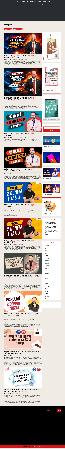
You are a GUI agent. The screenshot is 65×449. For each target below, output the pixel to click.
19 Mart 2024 (7, 208)
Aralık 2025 (20, 412)
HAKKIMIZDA (37, 4)
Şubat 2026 (47, 250)
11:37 (22, 393)
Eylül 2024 (46, 270)
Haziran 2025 (47, 258)
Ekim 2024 (46, 268)
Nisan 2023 (47, 286)
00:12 (25, 173)
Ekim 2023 (46, 281)
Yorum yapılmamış (13, 59)
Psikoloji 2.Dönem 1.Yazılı (17, 29)
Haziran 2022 (20, 442)
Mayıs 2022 (47, 296)
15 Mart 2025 (7, 137)
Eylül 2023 (46, 283)
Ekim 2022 (46, 291)
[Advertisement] (32, 14)
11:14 (25, 244)
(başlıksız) (46, 234)
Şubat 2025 (47, 263)
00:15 (25, 137)
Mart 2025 (20, 419)
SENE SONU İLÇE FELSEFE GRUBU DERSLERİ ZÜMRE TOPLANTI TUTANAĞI (51, 227)
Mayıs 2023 (47, 285)
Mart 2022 (46, 298)
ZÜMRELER (23, 4)
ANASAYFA (18, 1)
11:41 (25, 355)
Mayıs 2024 (47, 273)
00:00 (25, 59)
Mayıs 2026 (20, 409)
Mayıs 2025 (47, 260)
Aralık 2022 (47, 290)
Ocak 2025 (47, 265)
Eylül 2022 (46, 293)
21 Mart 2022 (7, 355)
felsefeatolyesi (20, 59)
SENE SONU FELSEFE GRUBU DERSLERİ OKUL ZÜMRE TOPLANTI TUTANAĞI (51, 231)
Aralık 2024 (47, 266)
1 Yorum (12, 393)
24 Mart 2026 (7, 59)
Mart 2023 (46, 288)
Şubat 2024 (47, 278)
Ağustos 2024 (47, 271)
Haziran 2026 (47, 245)
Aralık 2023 (47, 280)
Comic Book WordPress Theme (28, 446)
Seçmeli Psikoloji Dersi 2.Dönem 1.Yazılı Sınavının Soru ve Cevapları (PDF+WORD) (21, 390)
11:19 (25, 208)
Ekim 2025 (46, 253)
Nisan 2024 (47, 275)
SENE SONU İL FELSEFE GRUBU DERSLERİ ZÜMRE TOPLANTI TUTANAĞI (51, 223)
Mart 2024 (46, 276)
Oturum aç (34, 407)
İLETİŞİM (42, 4)
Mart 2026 (46, 248)
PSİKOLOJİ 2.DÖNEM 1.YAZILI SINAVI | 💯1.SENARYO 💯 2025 (18, 170)
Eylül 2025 (46, 255)
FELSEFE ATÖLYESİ (8, 29)
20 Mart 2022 (7, 393)
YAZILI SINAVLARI (30, 4)
